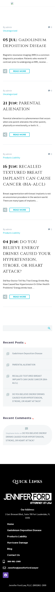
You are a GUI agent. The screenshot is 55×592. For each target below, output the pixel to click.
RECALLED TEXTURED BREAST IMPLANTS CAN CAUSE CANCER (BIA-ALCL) (30, 379)
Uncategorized (10, 30)
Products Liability (11, 157)
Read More (19, 71)
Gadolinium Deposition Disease (27, 353)
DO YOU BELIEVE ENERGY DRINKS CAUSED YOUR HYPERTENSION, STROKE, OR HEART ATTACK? (28, 398)
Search (49, 328)
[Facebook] (5, 575)
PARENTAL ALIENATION (23, 364)
